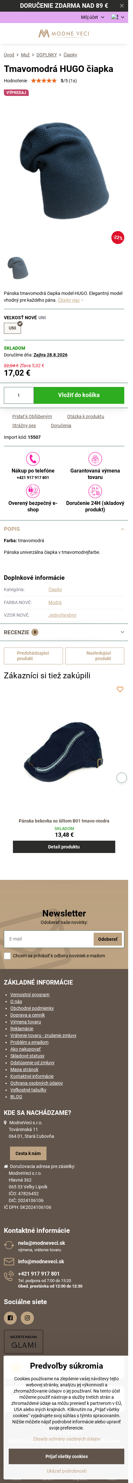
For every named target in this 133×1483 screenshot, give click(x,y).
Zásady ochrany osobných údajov (66, 1439)
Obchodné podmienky (32, 1008)
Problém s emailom (29, 1042)
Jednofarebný (62, 615)
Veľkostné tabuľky (28, 1089)
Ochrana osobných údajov (36, 1083)
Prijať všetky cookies (67, 1456)
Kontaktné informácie (32, 1076)
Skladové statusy (27, 1055)
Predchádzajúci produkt (33, 655)
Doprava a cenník (27, 1015)
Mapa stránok (24, 1069)
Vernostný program (29, 994)
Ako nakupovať (25, 1049)
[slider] (44, 80)
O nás (16, 1001)
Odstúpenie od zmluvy (32, 1062)
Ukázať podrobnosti (67, 1471)
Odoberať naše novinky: (64, 922)
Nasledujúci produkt (99, 655)
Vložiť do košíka (79, 395)
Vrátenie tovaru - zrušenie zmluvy (43, 1035)
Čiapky (55, 589)
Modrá (55, 602)
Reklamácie (21, 1028)
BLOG (16, 1096)
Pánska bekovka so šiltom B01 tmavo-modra (64, 820)
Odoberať (108, 939)
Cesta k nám (28, 1153)
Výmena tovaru (25, 1021)
